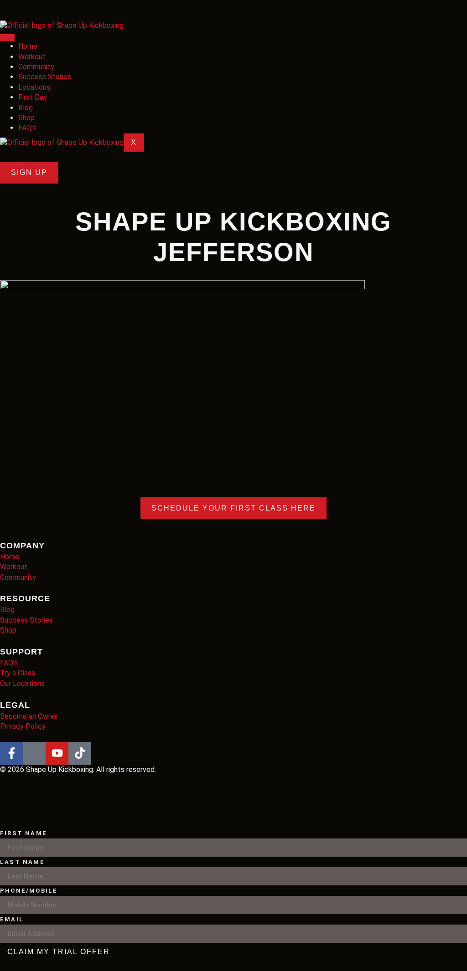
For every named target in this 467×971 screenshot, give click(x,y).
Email (12, 919)
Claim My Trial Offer (58, 952)
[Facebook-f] (11, 753)
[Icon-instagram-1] (34, 753)
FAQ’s (27, 127)
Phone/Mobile (28, 890)
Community (36, 66)
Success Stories (44, 76)
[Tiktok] (79, 753)
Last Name (22, 862)
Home (27, 46)
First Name (23, 833)
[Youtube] (57, 753)
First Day (32, 97)
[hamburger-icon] (7, 37)
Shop (26, 117)
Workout (32, 56)
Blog (25, 107)
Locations (34, 87)
